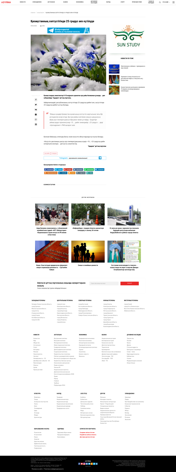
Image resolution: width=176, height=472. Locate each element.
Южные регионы (109, 300)
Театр (36, 404)
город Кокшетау (62, 308)
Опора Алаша (131, 363)
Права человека (59, 365)
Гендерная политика (60, 347)
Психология (37, 432)
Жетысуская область (109, 311)
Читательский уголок (86, 404)
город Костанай (83, 304)
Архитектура (38, 417)
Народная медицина (63, 435)
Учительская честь (39, 446)
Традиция (59, 397)
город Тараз (107, 320)
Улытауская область (63, 315)
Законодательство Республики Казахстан (109, 422)
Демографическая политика (62, 349)
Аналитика (82, 352)
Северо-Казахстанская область (88, 315)
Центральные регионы (65, 300)
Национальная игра (62, 399)
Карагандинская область (64, 313)
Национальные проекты (61, 370)
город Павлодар (83, 308)
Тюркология (105, 347)
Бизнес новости (84, 354)
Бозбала (83, 397)
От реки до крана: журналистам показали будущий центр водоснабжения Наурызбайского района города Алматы (124, 231)
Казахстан (36, 338)
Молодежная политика (61, 343)
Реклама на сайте (37, 469)
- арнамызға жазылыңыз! (73, 158)
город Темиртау (62, 320)
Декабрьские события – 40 (41, 361)
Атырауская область (38, 313)
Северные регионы (84, 300)
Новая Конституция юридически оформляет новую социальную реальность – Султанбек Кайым (51, 268)
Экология (127, 419)
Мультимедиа (37, 363)
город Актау (35, 311)
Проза (129, 343)
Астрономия (38, 435)
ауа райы (47, 153)
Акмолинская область (63, 306)
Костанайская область (85, 306)
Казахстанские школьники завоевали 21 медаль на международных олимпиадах (133, 89)
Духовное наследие (94, 2)
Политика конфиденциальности (54, 469)
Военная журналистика (87, 415)
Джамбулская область (110, 322)
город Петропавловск (84, 313)
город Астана (61, 304)
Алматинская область (110, 306)
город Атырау (36, 315)
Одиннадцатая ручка (133, 354)
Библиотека (130, 356)
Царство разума (39, 441)
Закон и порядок (151, 2)
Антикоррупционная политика (88, 347)
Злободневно (37, 2)
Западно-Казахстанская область (42, 304)
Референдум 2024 (59, 385)
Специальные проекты (107, 406)
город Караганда (62, 311)
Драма (129, 345)
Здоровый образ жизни (64, 432)
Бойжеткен (83, 399)
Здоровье (128, 397)
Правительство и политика (62, 354)
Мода (82, 410)
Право (56, 376)
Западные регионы (38, 300)
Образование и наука (41, 429)
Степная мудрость (132, 347)
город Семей (128, 304)
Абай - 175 (105, 361)
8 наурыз (54, 153)
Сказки (129, 358)
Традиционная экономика (86, 338)
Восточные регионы (131, 300)
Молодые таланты (105, 399)
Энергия (36, 439)
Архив (35, 367)
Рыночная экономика (85, 340)
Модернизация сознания (134, 361)
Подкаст (127, 408)
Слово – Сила (131, 352)
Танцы (36, 399)
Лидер (127, 399)
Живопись (37, 397)
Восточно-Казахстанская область (134, 308)
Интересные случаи (86, 413)
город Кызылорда (108, 324)
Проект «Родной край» (107, 404)
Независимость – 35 (39, 358)
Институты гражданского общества (65, 358)
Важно (65, 2)
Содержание (38, 448)
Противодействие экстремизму (134, 402)
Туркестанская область (110, 315)
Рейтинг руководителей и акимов (64, 356)
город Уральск (36, 306)
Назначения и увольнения (61, 363)
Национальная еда (62, 402)
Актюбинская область (38, 317)
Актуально (51, 2)
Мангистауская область (39, 308)
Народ (108, 2)
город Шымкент (108, 313)
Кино (35, 406)
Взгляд (127, 413)
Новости (23, 2)
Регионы (127, 417)
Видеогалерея (104, 408)
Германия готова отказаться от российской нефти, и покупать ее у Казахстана (132, 78)
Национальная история (109, 338)
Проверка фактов (105, 415)
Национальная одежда (63, 406)
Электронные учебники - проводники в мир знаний (133, 67)
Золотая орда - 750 (107, 356)
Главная (33, 12)
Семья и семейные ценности (88, 265)
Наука (36, 437)
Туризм (81, 349)
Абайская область (129, 311)
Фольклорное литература (108, 402)
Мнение (35, 352)
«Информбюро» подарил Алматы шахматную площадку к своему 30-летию (88, 229)
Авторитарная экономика (86, 343)
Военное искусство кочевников (111, 352)
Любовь (82, 406)
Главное (56, 381)
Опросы (35, 365)
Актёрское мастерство (41, 402)
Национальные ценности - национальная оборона (108, 411)
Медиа (36, 415)
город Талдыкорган (109, 308)
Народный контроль (85, 345)
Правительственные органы (62, 361)
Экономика (80, 2)
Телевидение (38, 408)
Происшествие (137, 2)
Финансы (82, 356)
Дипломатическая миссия (62, 372)
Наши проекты (37, 354)
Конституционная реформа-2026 (64, 374)
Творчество (130, 338)
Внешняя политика (59, 340)
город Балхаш (61, 322)
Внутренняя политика (60, 338)
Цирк (35, 410)
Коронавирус (61, 437)
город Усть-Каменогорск (131, 306)
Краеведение (106, 349)
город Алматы (107, 304)
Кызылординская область (111, 326)
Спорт (123, 2)
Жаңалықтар (40, 12)
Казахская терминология (132, 404)
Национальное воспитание (65, 404)
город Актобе (36, 320)
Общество (36, 343)
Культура (37, 393)
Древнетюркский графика (110, 354)
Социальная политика (60, 352)
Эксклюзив (128, 415)
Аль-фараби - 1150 (107, 358)
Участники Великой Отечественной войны (111, 418)
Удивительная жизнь (40, 443)
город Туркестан (108, 317)
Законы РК (57, 367)
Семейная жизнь (85, 408)
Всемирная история (108, 340)
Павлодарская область (85, 311)
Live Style (83, 393)
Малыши (103, 397)
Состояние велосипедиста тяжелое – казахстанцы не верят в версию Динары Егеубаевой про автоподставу (124, 268)
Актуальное (37, 345)
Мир (34, 340)
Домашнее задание (86, 402)
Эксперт (35, 356)
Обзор (127, 410)
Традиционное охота (63, 408)
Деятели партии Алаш (108, 345)
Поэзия (129, 340)
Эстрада (36, 413)
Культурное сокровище (134, 349)
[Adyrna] (7, 2)
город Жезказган (62, 317)
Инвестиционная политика (62, 345)
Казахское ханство (107, 343)
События (127, 406)
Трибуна (56, 383)
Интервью (36, 349)
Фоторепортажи (85, 417)
